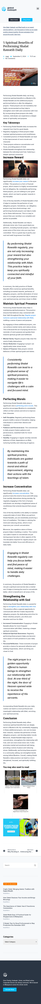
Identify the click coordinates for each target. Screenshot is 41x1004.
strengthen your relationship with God (22, 606)
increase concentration (21, 493)
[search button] (35, 865)
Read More (6, 893)
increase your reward (20, 181)
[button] (37, 8)
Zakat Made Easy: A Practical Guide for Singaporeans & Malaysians (17, 916)
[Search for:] (20, 866)
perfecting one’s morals (24, 406)
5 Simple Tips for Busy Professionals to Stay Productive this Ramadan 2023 (19, 924)
